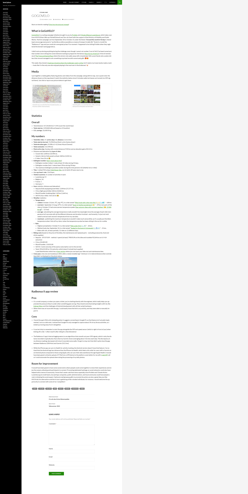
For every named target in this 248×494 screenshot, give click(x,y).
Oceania (5, 301)
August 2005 (6, 230)
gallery (48, 388)
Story (4, 315)
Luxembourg (6, 287)
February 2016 (7, 61)
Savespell (5, 308)
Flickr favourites (7, 266)
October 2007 (6, 197)
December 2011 (7, 134)
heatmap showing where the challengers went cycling (65, 63)
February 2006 (7, 220)
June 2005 (5, 234)
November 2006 (7, 208)
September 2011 (7, 140)
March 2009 (6, 187)
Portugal (5, 307)
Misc (4, 294)
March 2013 (6, 112)
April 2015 (5, 72)
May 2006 (5, 216)
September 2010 (7, 161)
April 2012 (5, 127)
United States (6, 322)
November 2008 (7, 190)
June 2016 (5, 58)
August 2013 (6, 103)
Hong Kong (6, 279)
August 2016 (6, 56)
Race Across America (92, 53)
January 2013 (6, 115)
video (82, 388)
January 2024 (6, 23)
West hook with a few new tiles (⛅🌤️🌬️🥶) (90, 202)
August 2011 (6, 141)
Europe (5, 263)
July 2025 (5, 12)
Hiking (4, 277)
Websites (5, 327)
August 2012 (6, 120)
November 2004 (7, 239)
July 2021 (5, 28)
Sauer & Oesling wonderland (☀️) (84, 205)
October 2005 (6, 227)
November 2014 (7, 79)
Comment (52, 424)
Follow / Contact (74, 2)
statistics (75, 388)
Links (4, 286)
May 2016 (5, 59)
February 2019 (7, 38)
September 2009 (7, 176)
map (55, 388)
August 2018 (6, 42)
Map (46, 12)
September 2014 (7, 82)
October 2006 (6, 209)
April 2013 (5, 110)
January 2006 (6, 222)
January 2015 (6, 75)
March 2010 (6, 171)
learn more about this (54, 161)
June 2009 (5, 181)
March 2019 (6, 37)
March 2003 (6, 243)
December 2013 (7, 96)
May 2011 (5, 147)
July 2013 (5, 105)
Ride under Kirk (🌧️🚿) (78, 226)
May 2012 (5, 126)
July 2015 (5, 66)
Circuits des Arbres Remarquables (59, 398)
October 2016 (6, 52)
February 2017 (7, 47)
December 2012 (7, 117)
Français (5, 268)
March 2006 (6, 218)
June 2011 (5, 145)
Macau (4, 289)
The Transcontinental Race (44, 56)
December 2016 (7, 51)
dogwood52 (6, 261)
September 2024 (7, 19)
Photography (6, 303)
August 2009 (6, 178)
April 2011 (5, 148)
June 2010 (5, 166)
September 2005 (7, 229)
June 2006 (5, 215)
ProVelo (74, 35)
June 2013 (5, 106)
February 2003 (7, 244)
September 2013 (7, 101)
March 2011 (6, 150)
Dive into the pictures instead (59, 24)
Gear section (61, 251)
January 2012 (6, 133)
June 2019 (5, 31)
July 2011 (5, 143)
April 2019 (5, 35)
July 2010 (5, 164)
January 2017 (6, 49)
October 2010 (6, 159)
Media (4, 293)
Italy (4, 282)
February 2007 (7, 202)
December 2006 (7, 206)
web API (105, 355)
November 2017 (7, 44)
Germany (5, 275)
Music (4, 298)
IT (3, 280)
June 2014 (5, 87)
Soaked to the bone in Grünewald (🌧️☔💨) (85, 228)
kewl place (7, 2)
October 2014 (6, 80)
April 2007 (5, 199)
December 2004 (7, 237)
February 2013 (7, 113)
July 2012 (5, 122)
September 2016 (7, 54)
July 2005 (5, 232)
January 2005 (6, 236)
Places (91, 2)
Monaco (5, 296)
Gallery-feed (6, 273)
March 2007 (6, 201)
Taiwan (4, 319)
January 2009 (6, 188)
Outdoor (112, 2)
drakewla (57, 19)
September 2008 (7, 194)
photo (61, 388)
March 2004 (6, 241)
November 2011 (7, 136)
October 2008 (6, 192)
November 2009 (7, 174)
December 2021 (7, 26)
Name (51, 448)
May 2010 (5, 168)
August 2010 (6, 162)
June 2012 (5, 124)
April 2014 (5, 91)
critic (35, 388)
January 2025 (6, 16)
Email (51, 457)
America (5, 254)
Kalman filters (38, 306)
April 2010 (5, 169)
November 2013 (7, 98)
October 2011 (6, 138)
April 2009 (5, 185)
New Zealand (6, 300)
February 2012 (7, 131)
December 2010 (7, 155)
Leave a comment (69, 19)
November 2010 (7, 157)
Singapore (5, 310)
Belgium (5, 258)
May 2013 (5, 108)
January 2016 (6, 63)
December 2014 (7, 77)
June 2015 (5, 68)
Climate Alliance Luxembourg (90, 35)
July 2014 (5, 85)
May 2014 (5, 89)
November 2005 (7, 225)
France (4, 270)
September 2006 (7, 211)
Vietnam (5, 324)
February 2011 (7, 152)
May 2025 (5, 14)
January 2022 (6, 24)
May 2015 (5, 70)
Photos (99, 2)
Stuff (4, 317)
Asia (4, 256)
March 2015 (6, 73)
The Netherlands (7, 321)
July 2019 (5, 30)
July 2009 (5, 180)
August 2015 (6, 65)
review (67, 388)
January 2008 (6, 195)
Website (51, 465)
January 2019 (6, 40)
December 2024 (7, 17)
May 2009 (5, 183)
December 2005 (7, 223)
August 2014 (6, 84)
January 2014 (6, 94)
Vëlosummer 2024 (54, 405)
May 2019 (5, 33)
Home (64, 2)
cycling (41, 388)
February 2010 (7, 173)
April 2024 (5, 21)
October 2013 (6, 99)
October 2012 (6, 119)
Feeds (4, 265)
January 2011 (6, 154)
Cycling (84, 2)
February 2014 (7, 92)
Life (4, 284)
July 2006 (5, 213)
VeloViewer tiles (56, 170)
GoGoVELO (35, 35)
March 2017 (6, 45)
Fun (4, 272)
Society (5, 312)
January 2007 (6, 204)
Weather (5, 326)
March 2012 (6, 129)
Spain (4, 314)
